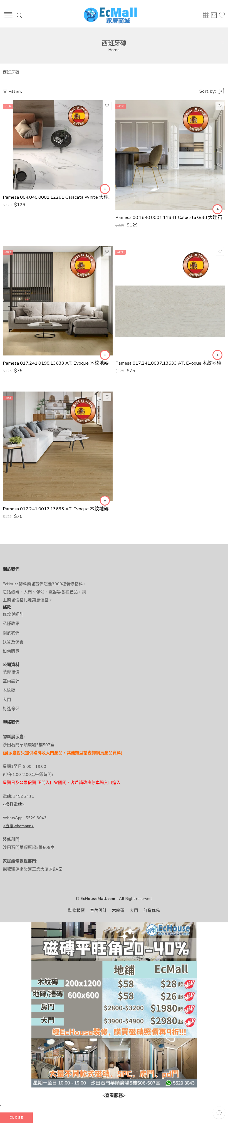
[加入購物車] (105, 189)
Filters (14, 91)
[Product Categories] (205, 16)
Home (114, 49)
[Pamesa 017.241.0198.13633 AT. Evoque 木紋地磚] (58, 300)
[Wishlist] (107, 106)
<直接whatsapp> (18, 826)
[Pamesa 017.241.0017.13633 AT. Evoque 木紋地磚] (58, 446)
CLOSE (16, 1117)
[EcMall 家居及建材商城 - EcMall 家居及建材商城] (110, 16)
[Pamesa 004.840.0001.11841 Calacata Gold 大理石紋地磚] (170, 155)
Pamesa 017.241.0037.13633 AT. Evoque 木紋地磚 (168, 363)
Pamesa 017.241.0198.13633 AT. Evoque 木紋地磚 (56, 363)
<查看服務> (114, 1095)
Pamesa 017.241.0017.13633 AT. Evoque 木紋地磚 (56, 509)
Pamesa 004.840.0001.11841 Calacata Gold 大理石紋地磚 (170, 217)
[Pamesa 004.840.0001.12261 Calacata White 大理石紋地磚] (58, 145)
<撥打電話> (13, 804)
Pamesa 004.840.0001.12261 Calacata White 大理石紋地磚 (58, 197)
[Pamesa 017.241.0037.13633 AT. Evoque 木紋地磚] (170, 300)
